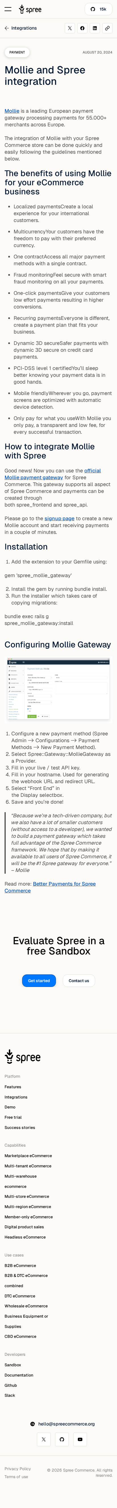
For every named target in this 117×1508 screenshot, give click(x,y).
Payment (17, 52)
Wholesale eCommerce (26, 1306)
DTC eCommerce (20, 1296)
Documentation (19, 1375)
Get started (39, 980)
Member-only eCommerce (29, 1216)
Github (11, 1385)
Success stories (20, 1127)
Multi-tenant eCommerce (28, 1165)
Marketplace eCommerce (28, 1156)
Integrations (16, 1097)
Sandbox (13, 1364)
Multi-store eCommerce (27, 1196)
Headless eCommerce (25, 1237)
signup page (59, 518)
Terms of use (16, 1476)
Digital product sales (24, 1226)
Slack (10, 1395)
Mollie (12, 111)
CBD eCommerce (20, 1336)
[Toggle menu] (8, 9)
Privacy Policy (18, 1468)
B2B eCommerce (20, 1265)
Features (13, 1086)
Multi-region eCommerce (28, 1206)
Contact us (79, 980)
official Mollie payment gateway (53, 474)
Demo (10, 1107)
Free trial (13, 1117)
